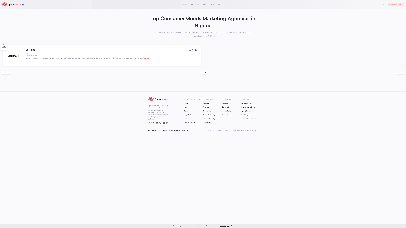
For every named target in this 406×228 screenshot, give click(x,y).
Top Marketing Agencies (211, 115)
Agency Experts (246, 111)
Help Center (188, 115)
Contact (186, 119)
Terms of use (162, 130)
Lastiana (30, 50)
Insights (212, 4)
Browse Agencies (208, 111)
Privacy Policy (152, 130)
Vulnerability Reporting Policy (178, 130)
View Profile (192, 50)
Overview (206, 103)
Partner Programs (227, 115)
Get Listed (225, 107)
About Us (187, 103)
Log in (384, 4)
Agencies (185, 4)
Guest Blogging (246, 115)
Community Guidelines (248, 119)
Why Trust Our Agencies (211, 119)
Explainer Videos (189, 123)
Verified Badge (226, 111)
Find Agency (207, 107)
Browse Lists (207, 123)
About (220, 4)
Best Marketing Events (248, 107)
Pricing (204, 4)
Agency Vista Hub (246, 103)
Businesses (195, 4)
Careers (186, 111)
